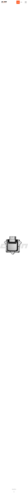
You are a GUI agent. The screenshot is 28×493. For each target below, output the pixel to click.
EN (21, 2)
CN (18, 2)
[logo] (4, 2)
